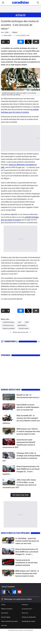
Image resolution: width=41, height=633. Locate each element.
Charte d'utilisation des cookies (9, 621)
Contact (3, 604)
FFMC (26, 322)
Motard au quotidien (9, 328)
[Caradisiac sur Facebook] (4, 592)
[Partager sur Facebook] (21, 41)
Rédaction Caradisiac (6, 609)
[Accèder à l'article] (9, 397)
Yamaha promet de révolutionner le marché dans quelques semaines (26, 562)
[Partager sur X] (28, 41)
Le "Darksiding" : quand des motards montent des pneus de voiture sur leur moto (27, 540)
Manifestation (22, 325)
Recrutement (4, 613)
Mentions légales (5, 617)
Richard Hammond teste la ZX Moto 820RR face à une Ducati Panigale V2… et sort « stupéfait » (26, 552)
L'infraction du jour (8, 325)
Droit (19, 322)
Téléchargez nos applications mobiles (18, 599)
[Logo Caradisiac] (20, 4)
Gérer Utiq (4, 625)
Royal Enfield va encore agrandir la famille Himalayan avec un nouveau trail (28, 407)
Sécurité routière (23, 328)
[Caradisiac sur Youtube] (19, 592)
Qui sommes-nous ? (27, 609)
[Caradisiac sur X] (9, 592)
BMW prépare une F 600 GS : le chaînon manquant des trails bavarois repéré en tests (28, 431)
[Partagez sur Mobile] (36, 41)
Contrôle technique (8, 322)
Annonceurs (25, 604)
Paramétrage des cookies (28, 621)
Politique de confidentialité (29, 617)
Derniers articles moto (10, 389)
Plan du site (25, 613)
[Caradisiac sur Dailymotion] (14, 592)
